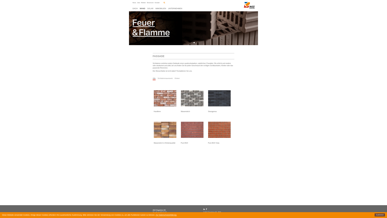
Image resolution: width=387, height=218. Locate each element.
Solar (150, 8)
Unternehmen (175, 8)
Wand (142, 8)
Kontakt (157, 2)
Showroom (150, 2)
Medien (143, 2)
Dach (135, 8)
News (134, 2)
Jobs (138, 2)
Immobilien (160, 8)
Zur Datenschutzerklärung (166, 215)
